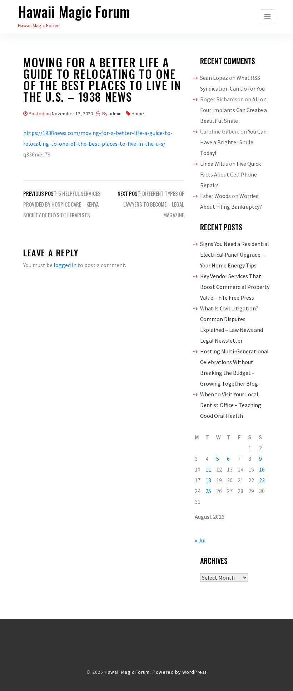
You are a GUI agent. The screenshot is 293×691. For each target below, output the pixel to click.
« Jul (200, 540)
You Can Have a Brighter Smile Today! (233, 142)
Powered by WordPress (180, 672)
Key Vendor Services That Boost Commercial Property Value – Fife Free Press (234, 286)
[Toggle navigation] (267, 16)
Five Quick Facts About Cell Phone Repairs (230, 174)
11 (208, 469)
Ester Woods (215, 195)
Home (137, 113)
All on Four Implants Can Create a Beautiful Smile (233, 110)
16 (262, 469)
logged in (65, 265)
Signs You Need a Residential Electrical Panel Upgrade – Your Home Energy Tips (234, 254)
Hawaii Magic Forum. (128, 672)
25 (208, 490)
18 (208, 480)
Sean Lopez (214, 77)
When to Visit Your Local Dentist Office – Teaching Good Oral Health (230, 405)
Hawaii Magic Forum (74, 11)
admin (115, 113)
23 (262, 480)
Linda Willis (214, 163)
